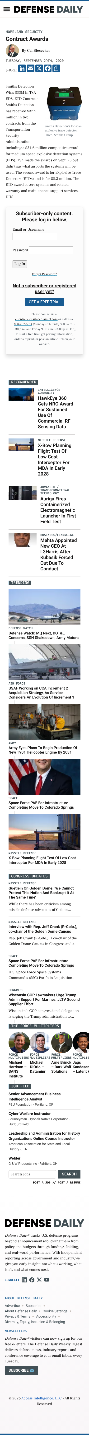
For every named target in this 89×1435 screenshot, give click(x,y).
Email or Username (28, 229)
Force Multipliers (19, 1056)
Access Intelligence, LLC (41, 1398)
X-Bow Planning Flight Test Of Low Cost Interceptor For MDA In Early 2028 (55, 460)
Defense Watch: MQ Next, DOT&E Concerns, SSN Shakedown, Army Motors (44, 635)
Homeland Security (24, 32)
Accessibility (46, 1316)
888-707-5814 (23, 324)
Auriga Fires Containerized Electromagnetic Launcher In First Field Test (58, 510)
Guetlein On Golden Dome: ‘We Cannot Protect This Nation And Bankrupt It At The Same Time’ (41, 892)
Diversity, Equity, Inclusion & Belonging (35, 1322)
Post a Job (42, 1182)
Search (69, 1174)
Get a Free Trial (45, 302)
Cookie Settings (55, 1311)
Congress (16, 990)
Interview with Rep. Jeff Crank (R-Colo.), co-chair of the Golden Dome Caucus (43, 928)
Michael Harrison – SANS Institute (18, 1069)
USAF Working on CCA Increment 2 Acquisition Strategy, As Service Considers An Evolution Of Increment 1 (41, 692)
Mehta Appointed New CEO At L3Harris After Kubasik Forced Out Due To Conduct (58, 554)
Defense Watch (21, 628)
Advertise (12, 1306)
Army (12, 743)
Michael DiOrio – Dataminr (38, 1067)
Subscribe (33, 1306)
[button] (6, 9)
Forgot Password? (44, 274)
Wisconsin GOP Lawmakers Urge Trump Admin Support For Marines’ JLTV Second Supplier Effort (44, 999)
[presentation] (19, 1042)
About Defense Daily (21, 1311)
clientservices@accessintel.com (36, 319)
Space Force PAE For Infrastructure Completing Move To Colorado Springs (41, 805)
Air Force (17, 683)
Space (13, 798)
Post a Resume (69, 1182)
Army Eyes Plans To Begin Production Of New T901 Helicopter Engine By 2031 (43, 750)
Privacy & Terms (17, 1316)
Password (20, 250)
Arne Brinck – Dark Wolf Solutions (61, 1067)
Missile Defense (22, 853)
